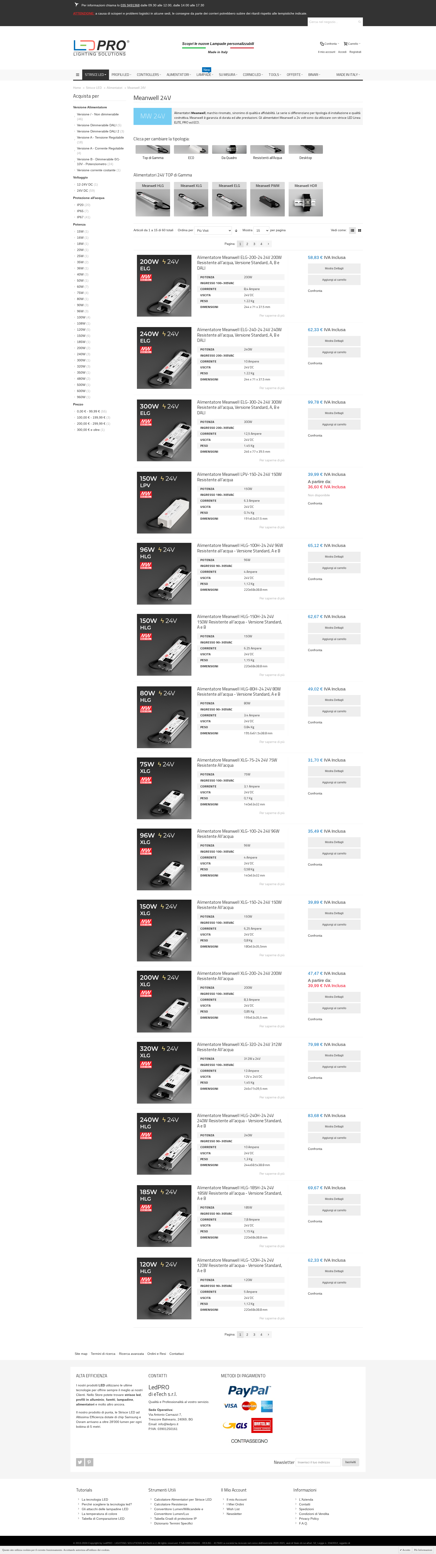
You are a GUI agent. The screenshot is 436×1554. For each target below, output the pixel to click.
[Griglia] (359, 230)
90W (83, 305)
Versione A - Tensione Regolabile (100, 140)
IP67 (83, 217)
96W (83, 311)
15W (83, 231)
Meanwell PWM (267, 185)
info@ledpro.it (168, 1424)
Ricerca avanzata (131, 1353)
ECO (191, 157)
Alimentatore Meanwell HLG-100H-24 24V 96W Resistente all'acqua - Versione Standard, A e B (240, 548)
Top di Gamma (153, 157)
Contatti (304, 1504)
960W (83, 397)
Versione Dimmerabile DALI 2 (100, 131)
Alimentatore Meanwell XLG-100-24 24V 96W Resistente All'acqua (238, 833)
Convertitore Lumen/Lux (171, 1514)
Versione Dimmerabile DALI (99, 125)
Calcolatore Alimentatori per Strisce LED (183, 1499)
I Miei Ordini (235, 1504)
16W (83, 237)
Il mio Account (237, 1499)
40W (83, 274)
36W (83, 268)
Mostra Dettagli (334, 268)
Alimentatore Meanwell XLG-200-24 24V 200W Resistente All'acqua (239, 976)
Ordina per (185, 230)
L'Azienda (306, 1499)
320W (83, 366)
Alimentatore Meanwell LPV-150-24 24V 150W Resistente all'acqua (239, 477)
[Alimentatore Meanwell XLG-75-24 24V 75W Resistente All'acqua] (164, 788)
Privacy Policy (309, 1518)
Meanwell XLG (191, 185)
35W (83, 262)
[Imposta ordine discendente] (236, 230)
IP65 (83, 211)
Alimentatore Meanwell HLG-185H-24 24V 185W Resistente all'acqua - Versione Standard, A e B (239, 1192)
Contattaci (176, 1353)
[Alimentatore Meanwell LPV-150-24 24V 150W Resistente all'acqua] (164, 503)
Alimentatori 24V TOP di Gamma (163, 175)
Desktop (306, 157)
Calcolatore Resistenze (170, 1504)
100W (83, 317)
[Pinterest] (89, 1462)
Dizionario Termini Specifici (173, 1523)
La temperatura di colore (99, 1514)
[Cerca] (359, 22)
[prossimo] (268, 244)
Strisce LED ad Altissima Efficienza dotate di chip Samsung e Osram (108, 1417)
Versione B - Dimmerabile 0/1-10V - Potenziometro (98, 161)
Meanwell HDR (306, 185)
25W (83, 256)
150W (83, 336)
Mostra (248, 230)
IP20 (83, 205)
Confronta (315, 291)
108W (83, 323)
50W (83, 280)
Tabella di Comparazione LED (103, 1518)
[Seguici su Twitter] (80, 1462)
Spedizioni (306, 1509)
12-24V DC (87, 184)
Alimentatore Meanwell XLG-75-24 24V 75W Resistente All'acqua (237, 762)
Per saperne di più (272, 315)
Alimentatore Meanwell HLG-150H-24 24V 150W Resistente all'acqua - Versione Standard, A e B (239, 621)
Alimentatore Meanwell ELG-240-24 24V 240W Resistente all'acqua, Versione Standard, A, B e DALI (239, 334)
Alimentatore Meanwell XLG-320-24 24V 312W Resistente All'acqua (239, 1047)
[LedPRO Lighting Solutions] (101, 48)
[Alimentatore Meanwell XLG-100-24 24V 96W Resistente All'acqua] (164, 859)
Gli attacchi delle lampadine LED (105, 1509)
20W (83, 250)
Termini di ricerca (103, 1353)
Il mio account (326, 52)
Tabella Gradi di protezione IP (175, 1518)
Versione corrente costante (99, 170)
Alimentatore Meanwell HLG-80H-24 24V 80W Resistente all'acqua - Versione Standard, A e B (239, 691)
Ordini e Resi (156, 1353)
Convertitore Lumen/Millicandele (177, 1509)
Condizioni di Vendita (314, 1514)
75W (83, 293)
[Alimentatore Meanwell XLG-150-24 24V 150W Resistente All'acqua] (164, 930)
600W (83, 391)
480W (83, 378)
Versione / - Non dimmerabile (98, 116)
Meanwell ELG (229, 185)
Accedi (342, 52)
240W (83, 354)
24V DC (86, 190)
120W (83, 329)
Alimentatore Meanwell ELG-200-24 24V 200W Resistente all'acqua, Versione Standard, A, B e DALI (239, 262)
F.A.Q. (303, 1523)
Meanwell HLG (153, 185)
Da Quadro (229, 157)
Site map (81, 1353)
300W (83, 360)
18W (83, 244)
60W (83, 286)
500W (83, 385)
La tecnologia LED (95, 1499)
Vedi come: (339, 230)
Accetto (406, 1550)
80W (83, 299)
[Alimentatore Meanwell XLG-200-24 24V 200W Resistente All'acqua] (164, 1002)
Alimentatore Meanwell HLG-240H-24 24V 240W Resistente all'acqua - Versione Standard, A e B (239, 1120)
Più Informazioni (423, 1550)
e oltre (91, 430)
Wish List (233, 1509)
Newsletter (284, 1462)
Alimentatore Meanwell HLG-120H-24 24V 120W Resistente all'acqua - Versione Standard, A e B (239, 1265)
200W (83, 348)
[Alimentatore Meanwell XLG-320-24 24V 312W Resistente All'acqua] (164, 1073)
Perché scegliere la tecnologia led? (107, 1504)
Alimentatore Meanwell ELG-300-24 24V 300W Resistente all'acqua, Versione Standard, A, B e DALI (239, 407)
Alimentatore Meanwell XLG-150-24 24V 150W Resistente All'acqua (239, 905)
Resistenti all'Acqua (267, 157)
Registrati (355, 52)
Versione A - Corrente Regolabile (100, 150)
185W (83, 342)
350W (83, 372)
